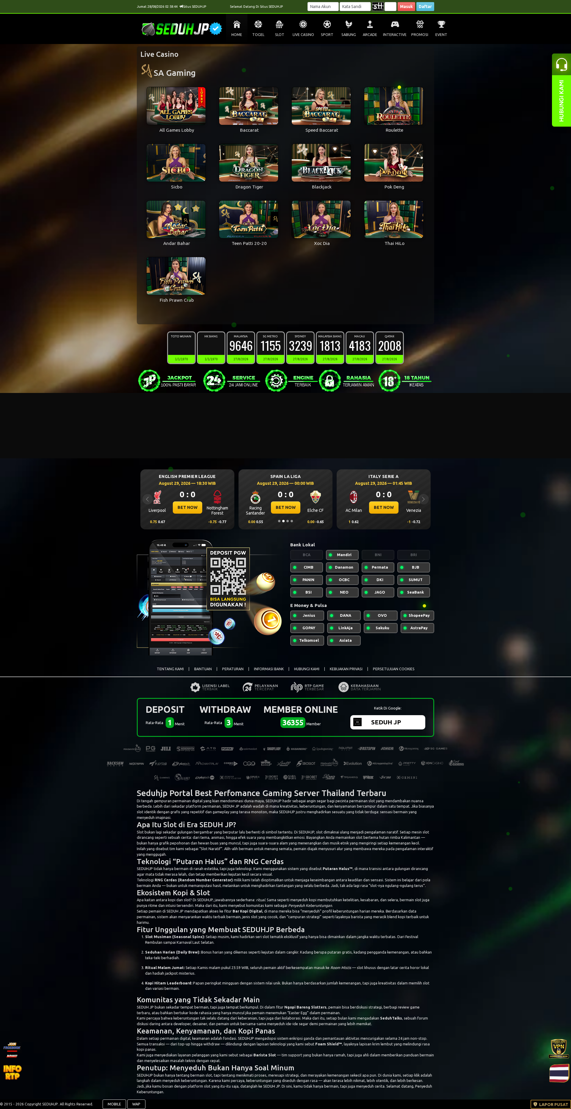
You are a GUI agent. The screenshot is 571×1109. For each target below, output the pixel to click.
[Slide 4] (292, 521)
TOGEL (258, 35)
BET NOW (187, 507)
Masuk (406, 6)
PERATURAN (233, 669)
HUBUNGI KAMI (306, 669)
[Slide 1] (279, 521)
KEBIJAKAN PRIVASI (346, 669)
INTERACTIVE (395, 35)
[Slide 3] (287, 521)
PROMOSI (419, 35)
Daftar (425, 6)
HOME (236, 35)
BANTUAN (203, 669)
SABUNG (348, 35)
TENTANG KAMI (170, 669)
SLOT (279, 35)
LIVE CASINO (303, 35)
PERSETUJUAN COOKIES (394, 669)
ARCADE (370, 35)
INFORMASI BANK (269, 669)
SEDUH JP (216, 824)
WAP (136, 1104)
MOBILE (114, 1104)
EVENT (441, 35)
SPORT (327, 35)
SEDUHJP (274, 801)
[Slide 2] (283, 521)
